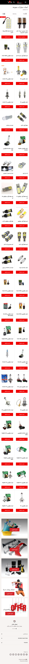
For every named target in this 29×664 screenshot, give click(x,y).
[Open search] (14, 2)
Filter (24, 13)
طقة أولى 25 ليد (24, 125)
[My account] (11, 2)
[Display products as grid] (4, 13)
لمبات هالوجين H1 (24, 102)
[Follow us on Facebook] (27, 654)
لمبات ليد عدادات (9, 125)
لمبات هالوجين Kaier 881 (22, 338)
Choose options (21, 37)
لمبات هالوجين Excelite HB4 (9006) (8, 314)
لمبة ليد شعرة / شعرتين (8, 173)
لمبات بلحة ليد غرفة (23, 267)
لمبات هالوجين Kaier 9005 (22, 290)
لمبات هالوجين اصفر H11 (22, 386)
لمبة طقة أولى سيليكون (23, 221)
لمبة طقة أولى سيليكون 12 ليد (22, 197)
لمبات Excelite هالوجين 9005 (23, 434)
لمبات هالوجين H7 (24, 505)
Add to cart (7, 37)
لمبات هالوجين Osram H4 (7, 386)
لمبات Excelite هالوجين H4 (7, 409)
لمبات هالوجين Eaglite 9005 (8, 458)
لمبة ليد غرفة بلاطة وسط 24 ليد (8, 31)
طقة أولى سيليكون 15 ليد (8, 221)
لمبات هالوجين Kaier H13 (7, 290)
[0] (9, 2)
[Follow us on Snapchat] (11, 654)
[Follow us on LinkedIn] (13, 654)
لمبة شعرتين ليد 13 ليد (8, 244)
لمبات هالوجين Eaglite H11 (7, 433)
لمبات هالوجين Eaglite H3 (22, 457)
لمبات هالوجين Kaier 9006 (7, 55)
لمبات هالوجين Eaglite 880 (7, 338)
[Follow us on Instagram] (21, 654)
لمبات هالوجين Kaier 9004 (22, 314)
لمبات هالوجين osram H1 (8, 102)
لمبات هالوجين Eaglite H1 (22, 482)
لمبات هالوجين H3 (24, 409)
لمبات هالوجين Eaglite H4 (7, 482)
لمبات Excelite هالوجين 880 (8, 149)
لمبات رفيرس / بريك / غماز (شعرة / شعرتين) (22, 31)
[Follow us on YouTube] (16, 654)
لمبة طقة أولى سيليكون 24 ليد (7, 197)
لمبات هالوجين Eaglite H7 (7, 505)
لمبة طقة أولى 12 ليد (23, 244)
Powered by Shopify (24, 661)
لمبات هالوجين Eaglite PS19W (23, 149)
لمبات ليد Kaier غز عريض (7, 267)
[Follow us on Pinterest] (19, 654)
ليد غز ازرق (25, 173)
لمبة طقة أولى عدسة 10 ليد (22, 55)
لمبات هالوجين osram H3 (8, 78)
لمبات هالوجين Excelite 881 (23, 362)
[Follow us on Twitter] (24, 654)
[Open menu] (25, 2)
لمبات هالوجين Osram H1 (7, 361)
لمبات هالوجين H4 (24, 78)
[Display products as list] (3, 13)
